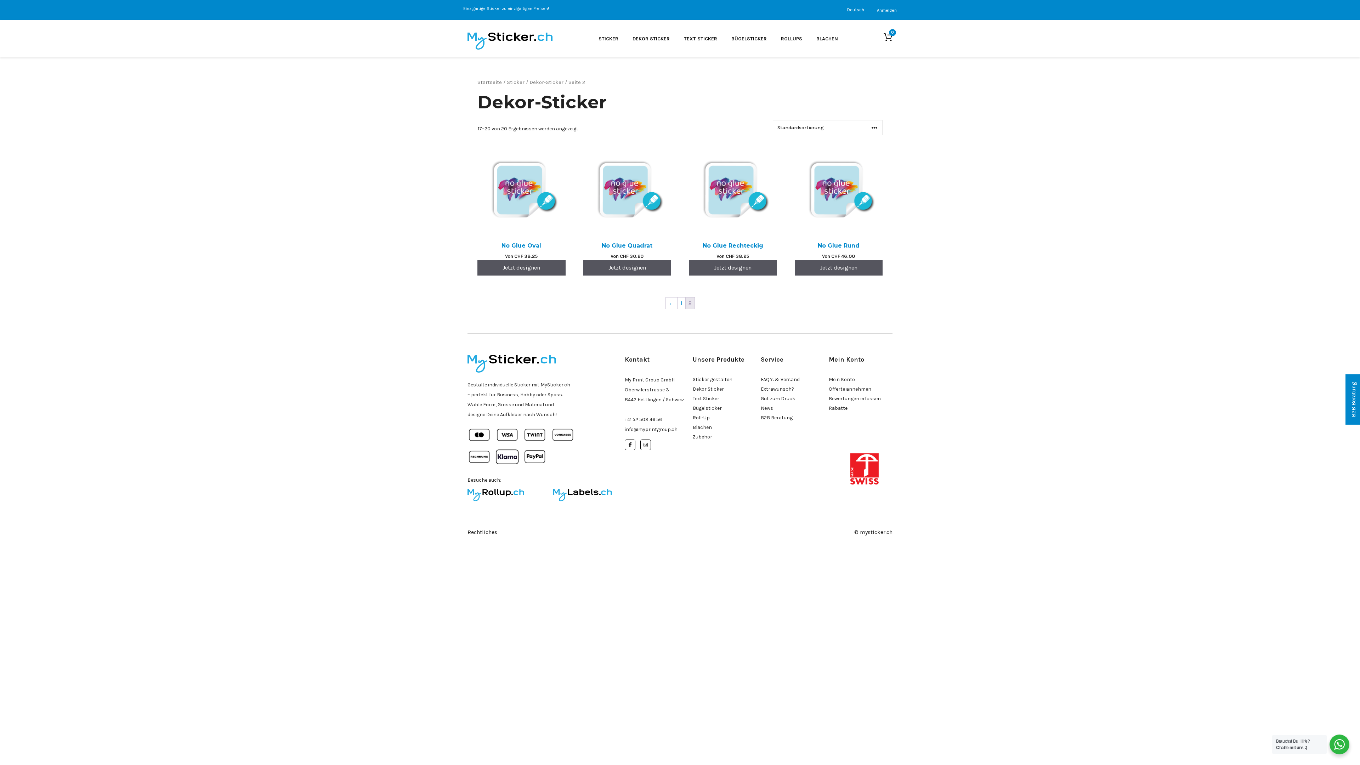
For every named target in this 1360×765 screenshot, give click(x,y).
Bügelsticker (749, 39)
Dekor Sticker (651, 39)
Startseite (489, 82)
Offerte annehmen (850, 389)
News (767, 408)
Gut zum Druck (778, 399)
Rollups (791, 39)
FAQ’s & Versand (780, 379)
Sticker (608, 39)
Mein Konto (842, 379)
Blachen (827, 39)
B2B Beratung (777, 418)
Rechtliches (482, 532)
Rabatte (838, 408)
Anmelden (887, 10)
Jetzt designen (521, 267)
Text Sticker (700, 39)
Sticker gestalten (712, 379)
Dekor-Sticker (546, 82)
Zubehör (702, 437)
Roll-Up (701, 418)
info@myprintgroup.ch (651, 429)
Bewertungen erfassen (855, 399)
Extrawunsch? (777, 389)
